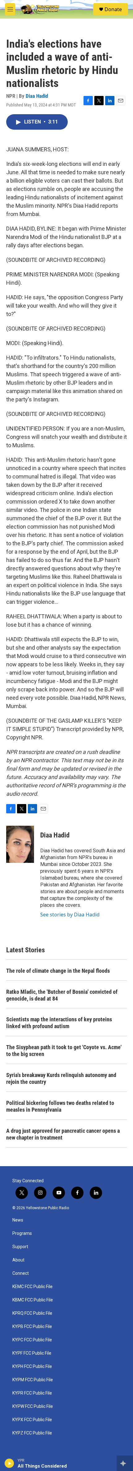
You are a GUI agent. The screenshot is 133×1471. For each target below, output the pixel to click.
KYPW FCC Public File (32, 1406)
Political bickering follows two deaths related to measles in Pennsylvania (60, 1106)
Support (20, 1246)
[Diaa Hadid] (20, 844)
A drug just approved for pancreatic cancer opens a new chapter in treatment (63, 1134)
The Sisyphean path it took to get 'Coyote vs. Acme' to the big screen (64, 1050)
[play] (9, 1463)
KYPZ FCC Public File (32, 1433)
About (18, 1260)
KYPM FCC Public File (32, 1380)
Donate (113, 9)
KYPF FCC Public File (31, 1353)
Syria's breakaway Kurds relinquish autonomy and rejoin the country (61, 1078)
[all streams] (125, 1463)
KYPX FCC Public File (32, 1419)
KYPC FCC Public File (32, 1340)
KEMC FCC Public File (32, 1286)
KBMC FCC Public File (32, 1300)
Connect (20, 1273)
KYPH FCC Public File (32, 1366)
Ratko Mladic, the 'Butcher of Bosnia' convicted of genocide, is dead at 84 (62, 995)
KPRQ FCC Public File (32, 1313)
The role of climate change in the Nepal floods (58, 970)
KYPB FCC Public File (32, 1326)
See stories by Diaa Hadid (70, 914)
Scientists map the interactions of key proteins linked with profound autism (59, 1022)
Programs (22, 1233)
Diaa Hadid (37, 96)
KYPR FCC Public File (32, 1393)
